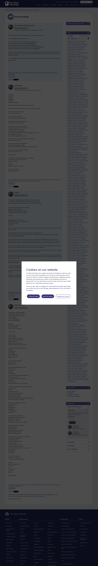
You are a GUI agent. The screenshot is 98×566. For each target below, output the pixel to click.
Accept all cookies (33, 296)
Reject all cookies (48, 296)
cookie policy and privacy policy (44, 283)
